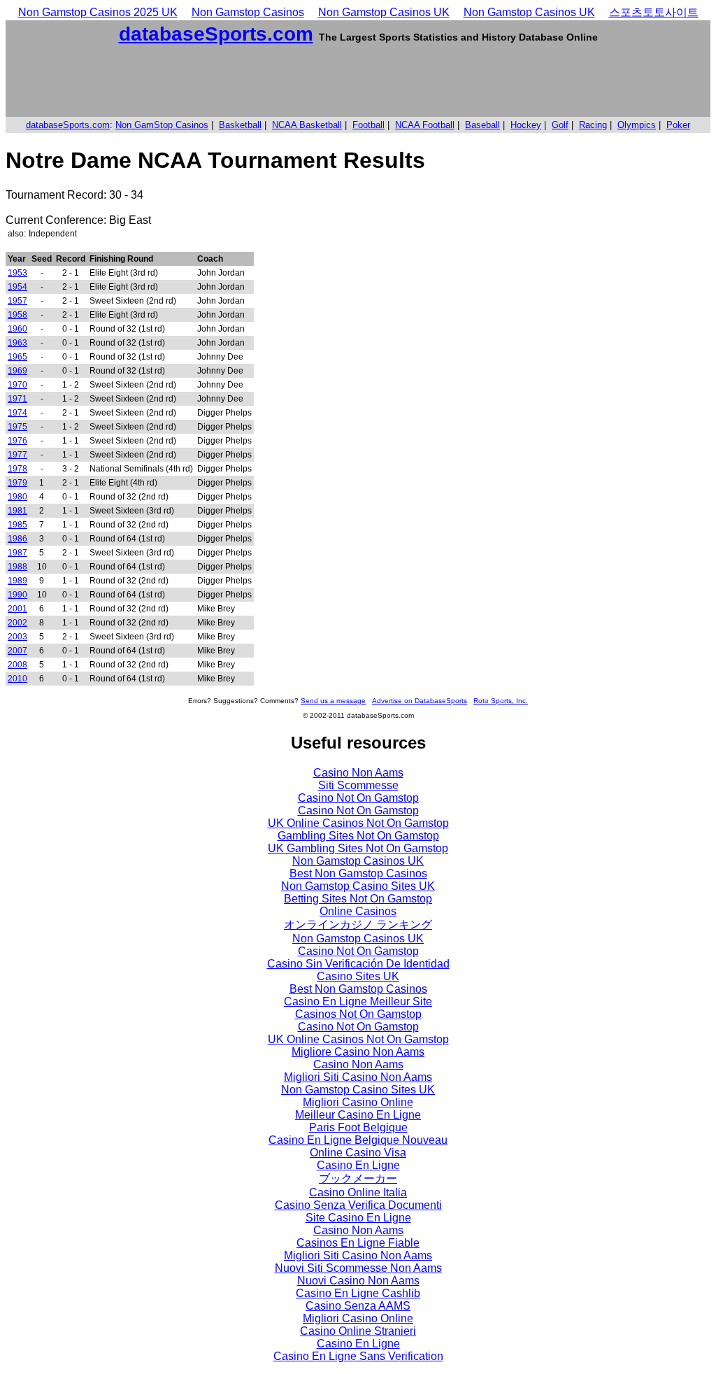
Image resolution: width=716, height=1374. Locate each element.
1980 (17, 497)
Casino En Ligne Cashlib (358, 1293)
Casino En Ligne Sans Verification (358, 1356)
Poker (678, 125)
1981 (17, 511)
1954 (17, 287)
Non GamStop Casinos (161, 125)
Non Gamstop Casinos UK (384, 12)
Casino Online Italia (358, 1192)
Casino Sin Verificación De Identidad (358, 964)
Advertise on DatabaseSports (419, 700)
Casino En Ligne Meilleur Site (358, 1001)
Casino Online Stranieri (358, 1331)
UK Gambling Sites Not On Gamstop (358, 848)
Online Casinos (358, 911)
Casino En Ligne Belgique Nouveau (358, 1140)
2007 (17, 651)
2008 (17, 665)
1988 (17, 567)
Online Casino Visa (358, 1153)
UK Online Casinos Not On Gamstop (358, 823)
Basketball (240, 125)
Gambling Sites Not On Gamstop (358, 836)
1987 (17, 553)
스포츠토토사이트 (654, 12)
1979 (17, 483)
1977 (17, 455)
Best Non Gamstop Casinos (358, 873)
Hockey (525, 125)
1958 (17, 315)
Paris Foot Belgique (358, 1127)
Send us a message (333, 700)
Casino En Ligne (358, 1165)
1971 (17, 399)
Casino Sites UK (358, 976)
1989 (17, 581)
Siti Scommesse (358, 785)
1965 (17, 357)
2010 (17, 679)
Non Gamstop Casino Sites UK (358, 886)
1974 (17, 413)
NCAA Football (424, 125)
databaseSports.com (216, 34)
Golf (560, 125)
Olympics (636, 125)
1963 (17, 343)
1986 (17, 539)
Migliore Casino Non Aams (358, 1052)
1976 (17, 441)
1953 (17, 273)
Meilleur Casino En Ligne (358, 1115)
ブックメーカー (358, 1178)
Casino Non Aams (358, 773)
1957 (17, 301)
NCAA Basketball (307, 125)
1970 (17, 385)
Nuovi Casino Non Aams (358, 1281)
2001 (17, 609)
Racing (593, 125)
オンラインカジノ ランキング (358, 924)
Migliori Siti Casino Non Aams (358, 1077)
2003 (17, 637)
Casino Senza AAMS (358, 1306)
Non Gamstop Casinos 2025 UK (98, 12)
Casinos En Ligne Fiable (358, 1243)
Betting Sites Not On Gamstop (358, 899)
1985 (17, 525)
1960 (17, 329)
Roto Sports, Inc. (500, 700)
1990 (17, 595)
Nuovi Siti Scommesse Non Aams (358, 1268)
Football (368, 125)
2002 (17, 623)
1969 (17, 371)
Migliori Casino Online (358, 1102)
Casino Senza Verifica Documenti (358, 1205)
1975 (17, 427)
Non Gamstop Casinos (248, 12)
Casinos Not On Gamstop (358, 1014)
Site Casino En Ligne (358, 1218)
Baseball (482, 125)
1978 (17, 469)
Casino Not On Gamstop (358, 798)
